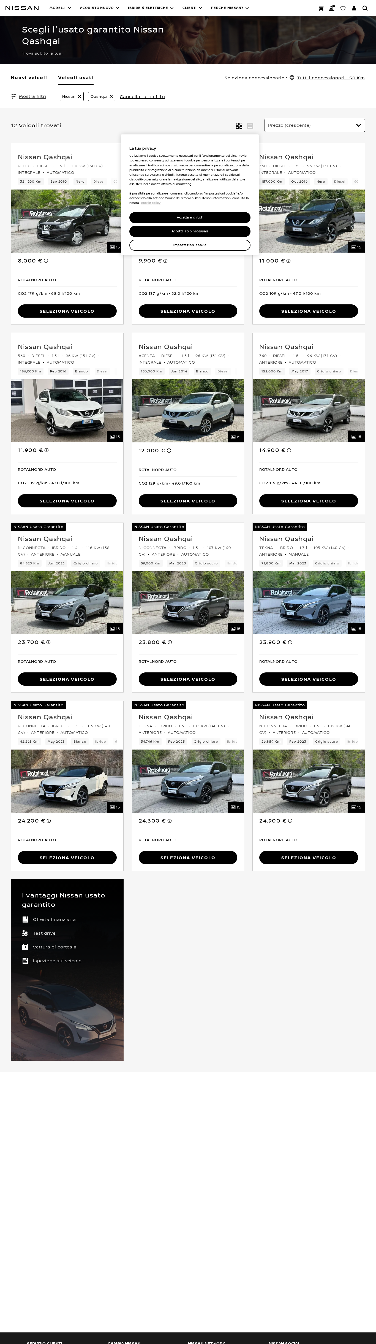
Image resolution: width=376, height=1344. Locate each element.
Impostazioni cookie (189, 245)
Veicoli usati (76, 77)
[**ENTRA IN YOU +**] (353, 7)
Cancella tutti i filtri (142, 96)
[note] (46, 260)
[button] (60, 8)
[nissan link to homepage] (22, 8)
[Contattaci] (331, 7)
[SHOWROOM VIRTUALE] (342, 7)
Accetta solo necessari (190, 231)
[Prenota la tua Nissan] (320, 7)
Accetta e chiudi (190, 217)
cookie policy (150, 203)
